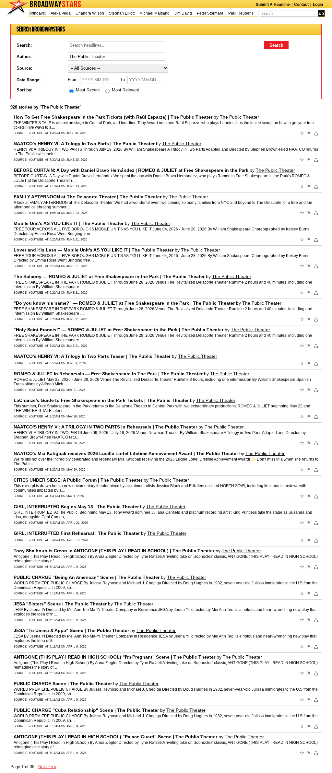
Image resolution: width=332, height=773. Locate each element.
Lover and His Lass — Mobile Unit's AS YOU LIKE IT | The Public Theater (93, 249)
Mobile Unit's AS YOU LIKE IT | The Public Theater (69, 223)
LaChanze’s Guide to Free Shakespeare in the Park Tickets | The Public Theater (101, 400)
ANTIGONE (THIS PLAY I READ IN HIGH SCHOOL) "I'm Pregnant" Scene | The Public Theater (114, 657)
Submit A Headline (273, 4)
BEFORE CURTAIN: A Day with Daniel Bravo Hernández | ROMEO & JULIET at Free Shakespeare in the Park (131, 170)
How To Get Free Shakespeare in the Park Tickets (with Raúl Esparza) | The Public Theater (113, 117)
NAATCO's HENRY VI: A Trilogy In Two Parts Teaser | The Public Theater (92, 356)
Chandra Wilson (83, 13)
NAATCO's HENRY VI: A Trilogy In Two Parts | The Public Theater (84, 143)
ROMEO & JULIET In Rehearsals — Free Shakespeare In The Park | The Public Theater (108, 373)
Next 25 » (47, 766)
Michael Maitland (148, 13)
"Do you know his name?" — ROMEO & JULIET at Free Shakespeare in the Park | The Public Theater (124, 303)
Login (318, 4)
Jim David (176, 13)
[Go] (321, 13)
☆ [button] (302, 133)
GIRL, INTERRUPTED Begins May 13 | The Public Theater (76, 506)
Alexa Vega (54, 13)
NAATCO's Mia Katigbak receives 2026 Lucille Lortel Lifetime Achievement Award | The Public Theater (126, 453)
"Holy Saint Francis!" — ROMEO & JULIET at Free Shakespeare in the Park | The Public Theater (118, 329)
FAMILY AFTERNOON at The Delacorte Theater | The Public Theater (87, 196)
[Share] (316, 133)
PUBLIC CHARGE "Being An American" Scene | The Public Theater (87, 577)
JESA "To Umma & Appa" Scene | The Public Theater (71, 630)
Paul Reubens (234, 13)
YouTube (36, 133)
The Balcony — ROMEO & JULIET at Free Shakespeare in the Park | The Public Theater (109, 276)
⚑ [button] (309, 133)
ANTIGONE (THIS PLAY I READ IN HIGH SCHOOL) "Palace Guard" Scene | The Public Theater (115, 736)
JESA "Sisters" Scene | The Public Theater (60, 603)
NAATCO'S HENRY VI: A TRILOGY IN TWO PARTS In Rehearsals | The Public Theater (105, 426)
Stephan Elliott (115, 13)
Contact (301, 4)
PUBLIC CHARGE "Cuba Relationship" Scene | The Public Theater (86, 710)
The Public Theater (239, 117)
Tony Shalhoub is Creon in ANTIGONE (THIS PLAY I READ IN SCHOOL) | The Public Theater (114, 550)
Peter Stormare (203, 13)
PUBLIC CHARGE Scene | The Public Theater (63, 683)
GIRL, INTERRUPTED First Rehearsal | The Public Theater (77, 533)
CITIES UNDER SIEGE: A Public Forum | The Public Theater (78, 480)
